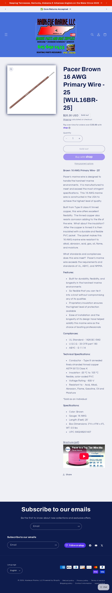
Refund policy (68, 580)
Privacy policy (82, 580)
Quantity (67, 133)
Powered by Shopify (51, 580)
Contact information (83, 583)
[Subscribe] (78, 526)
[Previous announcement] (5, 3)
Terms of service (98, 580)
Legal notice (100, 583)
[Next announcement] (107, 3)
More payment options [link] (84, 164)
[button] (6, 34)
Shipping (67, 120)
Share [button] (69, 475)
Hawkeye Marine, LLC (34, 580)
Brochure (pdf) (71, 442)
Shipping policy (66, 583)
